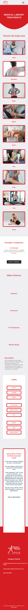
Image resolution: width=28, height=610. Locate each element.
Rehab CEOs (12, 605)
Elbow (14, 392)
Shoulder (14, 405)
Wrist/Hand (14, 410)
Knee (14, 397)
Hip (14, 427)
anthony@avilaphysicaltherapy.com (13, 568)
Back (14, 422)
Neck (14, 387)
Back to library (14, 261)
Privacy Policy (14, 607)
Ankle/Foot (14, 432)
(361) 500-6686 (7, 573)
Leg (14, 415)
